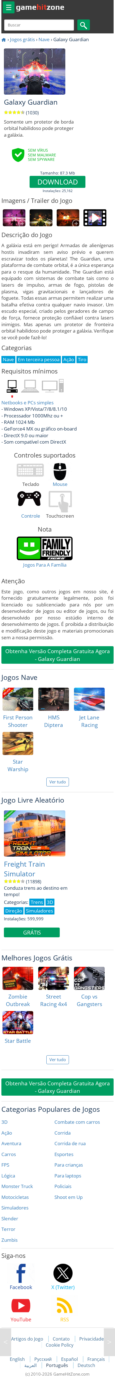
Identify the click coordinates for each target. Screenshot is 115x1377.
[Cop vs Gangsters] (89, 978)
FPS (5, 1165)
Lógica (8, 1175)
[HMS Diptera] (53, 699)
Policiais (62, 1186)
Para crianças (68, 1165)
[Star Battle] (18, 1022)
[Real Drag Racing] (109, 1342)
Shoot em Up (68, 1197)
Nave (44, 39)
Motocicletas (15, 1197)
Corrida (62, 1133)
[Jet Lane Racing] (89, 699)
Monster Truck (17, 1186)
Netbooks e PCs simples (27, 402)
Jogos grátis (22, 39)
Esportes (63, 1154)
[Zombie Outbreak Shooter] (18, 978)
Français (96, 1359)
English (18, 1359)
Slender (9, 1218)
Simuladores (14, 1207)
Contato (61, 1339)
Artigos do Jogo (27, 1339)
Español (70, 1359)
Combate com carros (77, 1122)
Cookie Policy (59, 1345)
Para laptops (67, 1175)
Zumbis (9, 1240)
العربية (31, 1365)
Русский (43, 1359)
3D (4, 1122)
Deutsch (86, 1365)
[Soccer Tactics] (5, 1342)
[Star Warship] (18, 743)
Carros (8, 1154)
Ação (6, 1133)
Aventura (11, 1143)
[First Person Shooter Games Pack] (18, 699)
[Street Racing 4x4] (53, 978)
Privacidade (91, 1339)
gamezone (40, 7)
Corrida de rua (70, 1143)
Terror (8, 1229)
